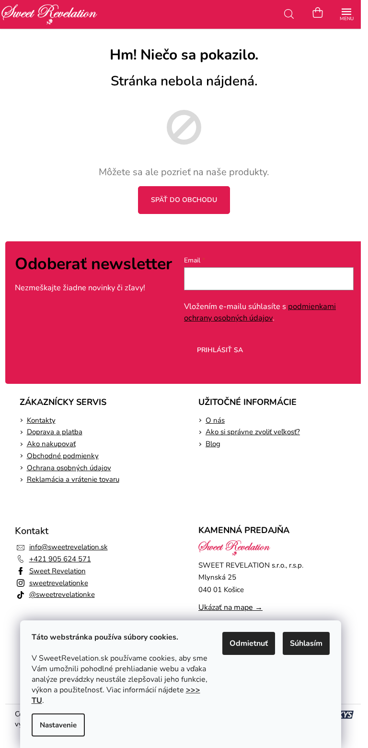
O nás (215, 420)
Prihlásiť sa (220, 350)
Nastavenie (58, 725)
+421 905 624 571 (60, 559)
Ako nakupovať (51, 444)
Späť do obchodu (184, 199)
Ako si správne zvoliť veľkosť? (253, 432)
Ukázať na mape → (230, 607)
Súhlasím (306, 643)
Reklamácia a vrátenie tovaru (73, 479)
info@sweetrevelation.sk (68, 547)
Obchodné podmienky (63, 456)
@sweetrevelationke (62, 594)
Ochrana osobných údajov (69, 468)
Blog (213, 444)
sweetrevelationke (58, 583)
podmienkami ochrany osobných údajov (260, 312)
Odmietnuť (249, 643)
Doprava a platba (54, 432)
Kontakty (41, 420)
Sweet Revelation (57, 571)
